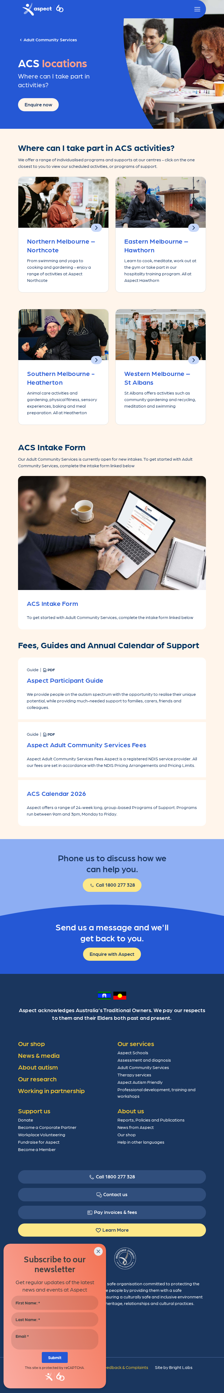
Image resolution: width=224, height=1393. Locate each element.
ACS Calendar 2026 (56, 793)
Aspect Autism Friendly (140, 1082)
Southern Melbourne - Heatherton (61, 377)
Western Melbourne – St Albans (157, 377)
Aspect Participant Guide (65, 680)
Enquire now (38, 104)
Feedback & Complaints (125, 1367)
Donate (25, 1119)
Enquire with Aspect (112, 954)
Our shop (126, 1134)
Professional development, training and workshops (156, 1093)
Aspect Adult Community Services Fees (86, 744)
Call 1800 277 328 (115, 884)
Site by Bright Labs (174, 1367)
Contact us (115, 1194)
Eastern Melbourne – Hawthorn (156, 245)
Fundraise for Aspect (39, 1141)
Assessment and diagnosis (144, 1059)
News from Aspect (135, 1127)
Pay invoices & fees (115, 1212)
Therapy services (134, 1074)
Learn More (115, 1230)
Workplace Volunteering (41, 1134)
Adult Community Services (143, 1067)
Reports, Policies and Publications (151, 1119)
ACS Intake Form (52, 603)
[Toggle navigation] (197, 9)
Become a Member (37, 1149)
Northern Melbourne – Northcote (61, 245)
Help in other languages (140, 1141)
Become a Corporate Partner (47, 1127)
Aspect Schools (132, 1052)
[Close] (98, 1251)
